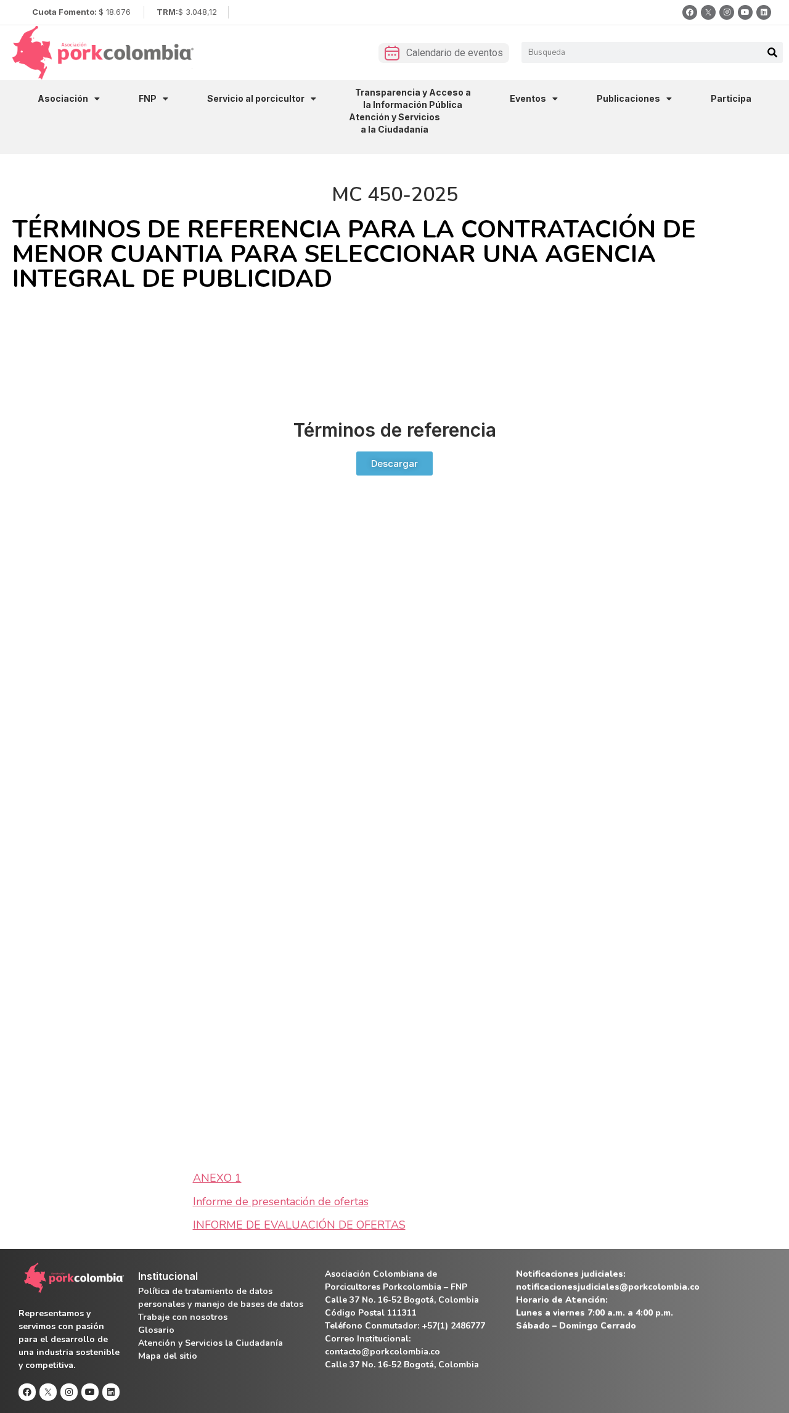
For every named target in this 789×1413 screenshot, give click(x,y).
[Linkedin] (763, 12)
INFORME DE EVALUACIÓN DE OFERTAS (299, 1224)
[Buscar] (772, 52)
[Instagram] (726, 12)
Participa (731, 98)
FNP (148, 98)
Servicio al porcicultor (256, 98)
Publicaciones (628, 98)
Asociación (63, 98)
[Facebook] (689, 12)
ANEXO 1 (217, 1178)
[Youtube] (745, 12)
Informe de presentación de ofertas (281, 1201)
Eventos (528, 98)
